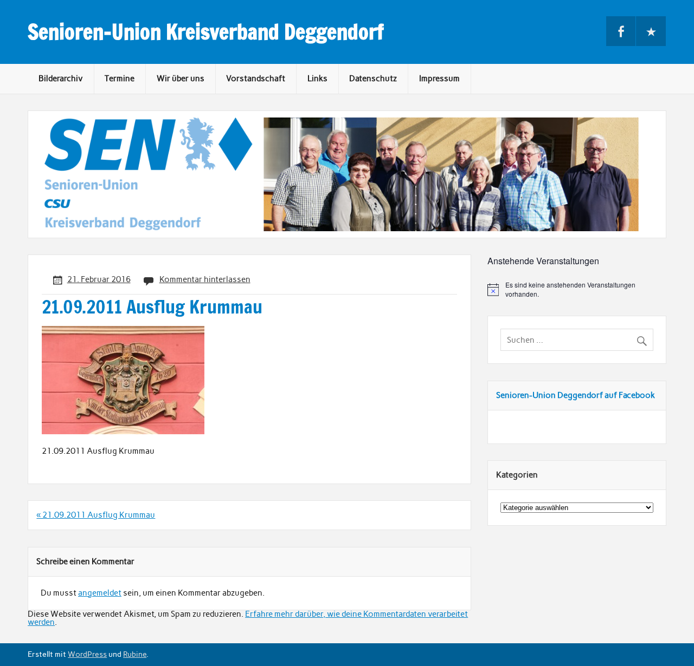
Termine (119, 78)
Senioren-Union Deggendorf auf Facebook (575, 395)
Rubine (134, 654)
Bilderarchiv (60, 78)
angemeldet (99, 593)
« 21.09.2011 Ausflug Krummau (95, 515)
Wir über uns (180, 78)
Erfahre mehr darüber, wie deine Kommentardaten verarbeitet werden (248, 618)
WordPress (87, 654)
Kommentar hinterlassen (204, 279)
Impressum (439, 78)
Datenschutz (373, 78)
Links (317, 78)
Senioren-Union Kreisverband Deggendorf (206, 32)
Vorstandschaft (255, 78)
